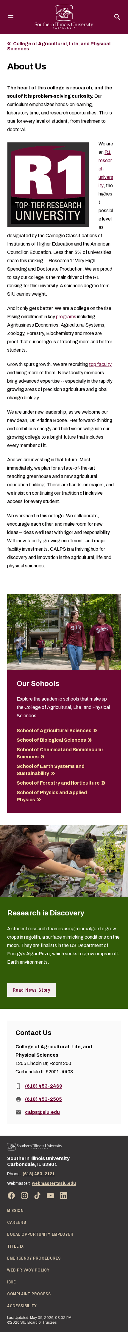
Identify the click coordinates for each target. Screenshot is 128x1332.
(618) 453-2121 (39, 1174)
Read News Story (31, 990)
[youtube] (50, 1195)
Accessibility (22, 1305)
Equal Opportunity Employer (40, 1234)
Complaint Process (29, 1294)
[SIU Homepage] (64, 17)
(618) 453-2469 (43, 1086)
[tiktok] (37, 1195)
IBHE (11, 1282)
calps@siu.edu (42, 1112)
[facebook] (11, 1195)
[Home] (35, 1147)
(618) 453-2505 (43, 1099)
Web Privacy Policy (28, 1270)
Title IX (15, 1246)
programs (66, 316)
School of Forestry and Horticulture (58, 782)
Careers (16, 1222)
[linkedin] (64, 1195)
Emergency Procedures (34, 1258)
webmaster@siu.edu (54, 1183)
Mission (15, 1210)
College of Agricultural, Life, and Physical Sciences (58, 46)
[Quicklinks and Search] (117, 17)
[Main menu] (10, 17)
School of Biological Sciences (51, 740)
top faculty (100, 364)
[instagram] (24, 1195)
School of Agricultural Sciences (54, 730)
